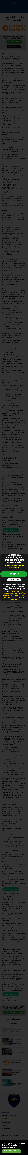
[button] (25, 555)
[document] (14, 577)
